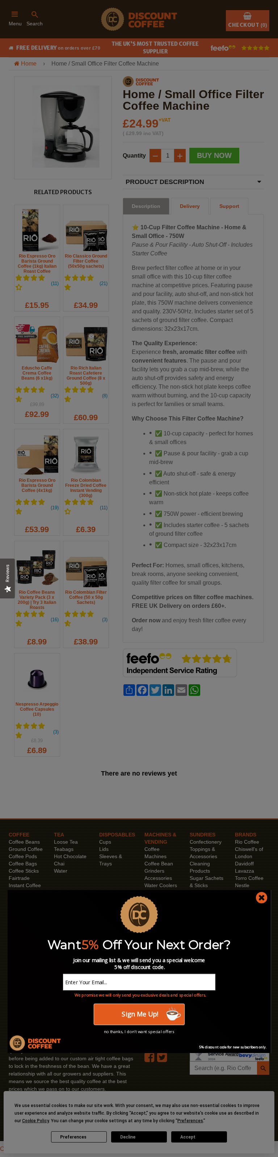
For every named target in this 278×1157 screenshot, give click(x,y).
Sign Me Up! (139, 1014)
